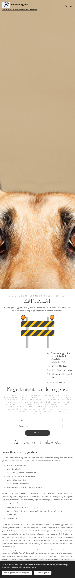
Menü (71, 6)
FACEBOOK (63, 382)
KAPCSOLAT (37, 301)
